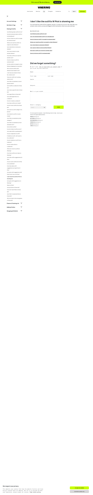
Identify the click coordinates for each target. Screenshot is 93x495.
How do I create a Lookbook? (13, 101)
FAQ (44, 11)
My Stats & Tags (11, 25)
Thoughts (50, 11)
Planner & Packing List (13, 203)
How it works (30, 11)
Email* (32, 79)
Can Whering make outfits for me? (14, 32)
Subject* (32, 85)
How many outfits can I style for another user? (41, 50)
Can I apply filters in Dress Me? (14, 94)
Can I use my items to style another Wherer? (40, 47)
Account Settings (11, 21)
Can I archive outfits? (11, 127)
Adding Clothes (11, 207)
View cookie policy (35, 492)
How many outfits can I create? (14, 103)
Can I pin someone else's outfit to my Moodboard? (42, 36)
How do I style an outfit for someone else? (40, 53)
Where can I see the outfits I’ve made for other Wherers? (43, 42)
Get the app (82, 11)
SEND (58, 107)
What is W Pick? (10, 185)
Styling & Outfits (11, 29)
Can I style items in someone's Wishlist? (39, 45)
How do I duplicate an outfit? (13, 133)
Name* (31, 72)
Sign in (74, 11)
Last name (50, 76)
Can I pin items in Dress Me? (13, 187)
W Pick (44, 24)
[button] (7, 16)
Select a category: (35, 104)
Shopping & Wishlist (12, 211)
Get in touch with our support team (49, 66)
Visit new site (57, 2)
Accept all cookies (79, 488)
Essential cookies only (79, 491)
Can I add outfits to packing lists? (14, 131)
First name (33, 76)
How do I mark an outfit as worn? (14, 129)
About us (38, 11)
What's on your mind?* (36, 91)
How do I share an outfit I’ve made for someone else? (42, 39)
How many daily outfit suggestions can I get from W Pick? (13, 168)
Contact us (58, 11)
